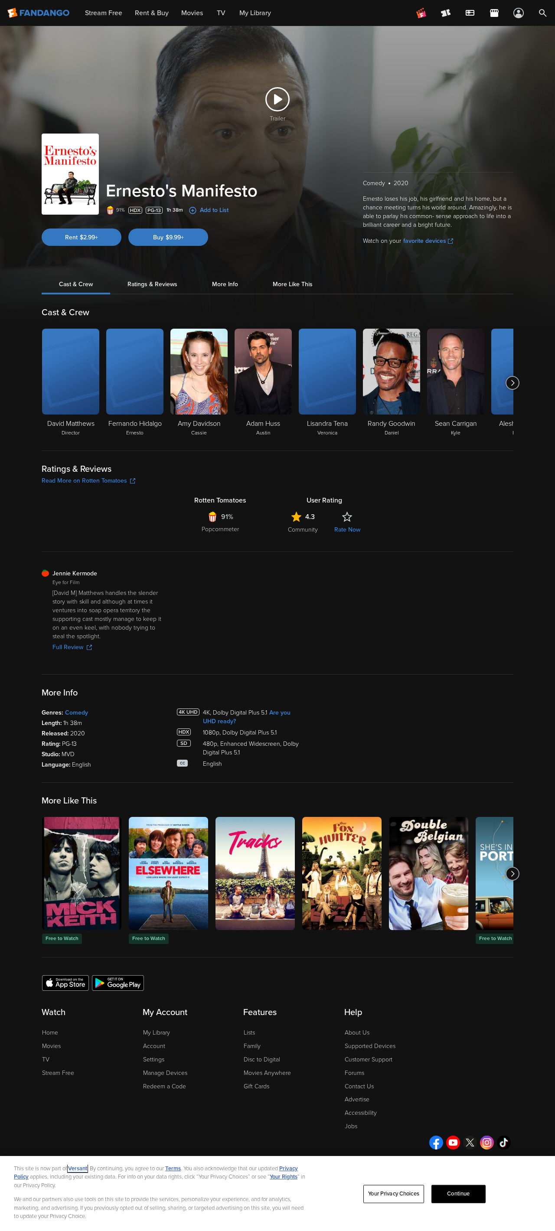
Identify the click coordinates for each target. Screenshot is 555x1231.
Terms (173, 1168)
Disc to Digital (262, 1059)
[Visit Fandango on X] (470, 1142)
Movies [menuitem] (192, 13)
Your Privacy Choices (393, 1193)
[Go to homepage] (39, 13)
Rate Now (347, 529)
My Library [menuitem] (255, 13)
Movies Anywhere (267, 1073)
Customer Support (368, 1059)
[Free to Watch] (82, 873)
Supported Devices (370, 1046)
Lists (249, 1032)
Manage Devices (165, 1073)
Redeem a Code (164, 1086)
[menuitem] (470, 13)
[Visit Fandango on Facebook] (436, 1142)
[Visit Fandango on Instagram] (487, 1142)
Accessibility (361, 1113)
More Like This (293, 284)
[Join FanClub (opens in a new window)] (421, 13)
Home (50, 1032)
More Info (225, 284)
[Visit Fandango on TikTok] (503, 1142)
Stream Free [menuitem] (103, 13)
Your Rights (283, 1176)
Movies (51, 1046)
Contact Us (359, 1086)
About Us (357, 1032)
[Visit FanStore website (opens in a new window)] (494, 13)
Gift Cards (256, 1086)
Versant (77, 1168)
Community (303, 529)
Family (252, 1046)
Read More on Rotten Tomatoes (84, 480)
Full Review (67, 647)
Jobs (351, 1126)
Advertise (357, 1099)
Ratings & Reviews (152, 284)
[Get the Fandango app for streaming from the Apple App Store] (65, 982)
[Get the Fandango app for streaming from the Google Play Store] (117, 982)
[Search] (542, 13)
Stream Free (58, 1073)
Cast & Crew (76, 284)
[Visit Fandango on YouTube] (453, 1142)
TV (45, 1059)
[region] (277, 1193)
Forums (354, 1073)
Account (154, 1046)
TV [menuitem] (221, 13)
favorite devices (424, 241)
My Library (156, 1032)
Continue (458, 1193)
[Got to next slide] (512, 383)
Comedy (76, 712)
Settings (153, 1059)
